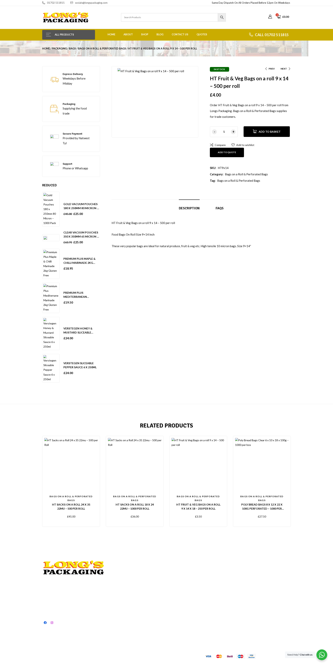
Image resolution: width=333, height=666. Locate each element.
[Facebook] (45, 622)
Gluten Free (265, 580)
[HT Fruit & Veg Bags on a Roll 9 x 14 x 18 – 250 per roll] (198, 465)
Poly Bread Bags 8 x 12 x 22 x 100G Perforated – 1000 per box (262, 508)
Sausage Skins (266, 600)
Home (111, 34)
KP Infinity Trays (230, 607)
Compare (220, 145)
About (128, 34)
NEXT (284, 68)
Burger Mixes (266, 607)
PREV (272, 68)
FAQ (183, 580)
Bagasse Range (229, 600)
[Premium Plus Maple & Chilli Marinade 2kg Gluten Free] (50, 263)
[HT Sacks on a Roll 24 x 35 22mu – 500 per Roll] (71, 465)
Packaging (59, 48)
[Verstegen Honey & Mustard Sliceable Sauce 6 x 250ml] (50, 333)
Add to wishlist (245, 145)
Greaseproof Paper (232, 587)
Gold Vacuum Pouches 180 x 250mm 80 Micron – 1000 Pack (80, 208)
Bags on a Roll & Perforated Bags (102, 48)
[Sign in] (270, 17)
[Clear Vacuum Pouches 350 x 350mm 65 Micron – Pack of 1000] (45, 237)
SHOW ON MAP (52, 632)
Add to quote (227, 152)
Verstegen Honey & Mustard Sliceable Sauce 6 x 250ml (77, 332)
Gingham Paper (229, 580)
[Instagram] (52, 622)
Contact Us (180, 34)
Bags (72, 48)
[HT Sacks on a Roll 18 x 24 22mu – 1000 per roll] (134, 465)
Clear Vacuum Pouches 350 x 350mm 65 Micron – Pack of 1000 (80, 236)
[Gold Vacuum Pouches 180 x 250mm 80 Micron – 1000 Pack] (50, 208)
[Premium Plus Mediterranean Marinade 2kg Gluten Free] (50, 297)
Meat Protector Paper (233, 594)
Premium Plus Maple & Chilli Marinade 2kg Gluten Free (79, 262)
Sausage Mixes (267, 587)
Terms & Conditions (192, 594)
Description (189, 208)
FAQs (220, 208)
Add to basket (270, 131)
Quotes (202, 34)
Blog (159, 34)
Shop (144, 34)
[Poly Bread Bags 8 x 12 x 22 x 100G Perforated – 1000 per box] (262, 465)
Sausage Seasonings (270, 594)
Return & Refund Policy (194, 587)
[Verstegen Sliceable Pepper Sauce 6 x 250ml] (50, 368)
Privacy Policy (188, 600)
